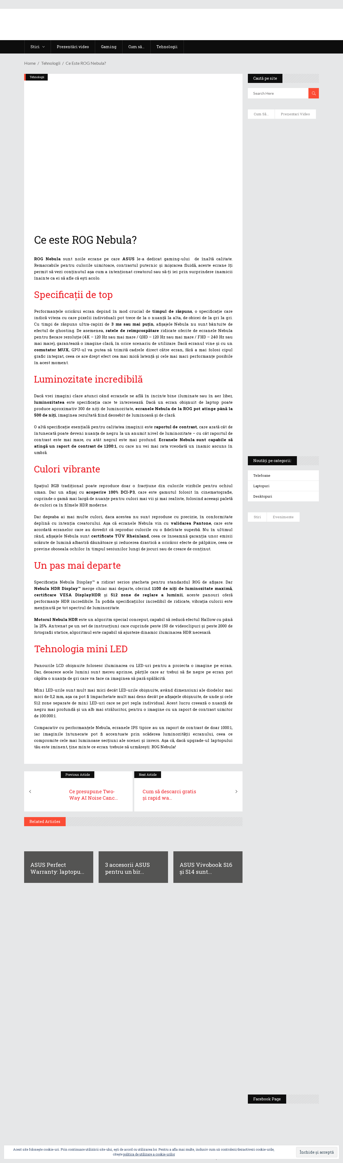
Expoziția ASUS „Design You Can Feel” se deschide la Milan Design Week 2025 (300, 1063)
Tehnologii (50, 63)
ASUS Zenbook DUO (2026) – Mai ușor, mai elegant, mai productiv (298, 763)
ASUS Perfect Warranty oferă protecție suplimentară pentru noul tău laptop (300, 722)
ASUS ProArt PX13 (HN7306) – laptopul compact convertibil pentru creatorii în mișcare (282, 381)
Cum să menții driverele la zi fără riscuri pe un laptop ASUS (283, 266)
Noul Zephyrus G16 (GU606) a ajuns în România (299, 594)
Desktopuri (262, 496)
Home (30, 63)
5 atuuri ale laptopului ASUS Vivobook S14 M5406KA (281, 407)
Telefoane (261, 475)
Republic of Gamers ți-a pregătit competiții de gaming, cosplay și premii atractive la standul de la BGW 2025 (300, 927)
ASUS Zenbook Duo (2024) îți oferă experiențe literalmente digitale (282, 134)
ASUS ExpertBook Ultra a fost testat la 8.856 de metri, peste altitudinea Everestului (300, 674)
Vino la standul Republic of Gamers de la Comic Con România (300, 1021)
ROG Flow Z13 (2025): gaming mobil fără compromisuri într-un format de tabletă (283, 353)
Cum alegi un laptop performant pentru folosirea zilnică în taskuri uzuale (281, 213)
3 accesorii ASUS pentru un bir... (127, 868)
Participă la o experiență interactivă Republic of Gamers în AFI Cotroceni (298, 980)
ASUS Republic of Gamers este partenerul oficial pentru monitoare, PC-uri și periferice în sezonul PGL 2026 (299, 870)
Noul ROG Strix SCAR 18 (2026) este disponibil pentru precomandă (299, 630)
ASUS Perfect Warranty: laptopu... (57, 868)
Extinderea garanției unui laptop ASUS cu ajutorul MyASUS (278, 241)
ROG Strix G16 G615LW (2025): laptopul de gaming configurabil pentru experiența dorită (283, 322)
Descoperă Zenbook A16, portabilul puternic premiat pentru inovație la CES (280, 292)
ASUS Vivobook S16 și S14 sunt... (206, 868)
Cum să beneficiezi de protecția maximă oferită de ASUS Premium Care (283, 185)
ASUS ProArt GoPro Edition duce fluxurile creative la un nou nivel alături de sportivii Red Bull (298, 550)
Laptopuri (261, 485)
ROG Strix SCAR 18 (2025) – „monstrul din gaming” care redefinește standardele (280, 432)
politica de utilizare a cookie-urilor (149, 1154)
